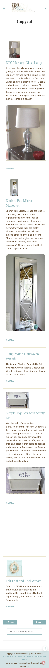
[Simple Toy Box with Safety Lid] (14, 400)
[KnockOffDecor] (24, 8)
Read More (10, 169)
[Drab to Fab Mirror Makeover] (14, 187)
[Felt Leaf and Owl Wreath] (14, 568)
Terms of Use (31, 656)
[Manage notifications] (43, 663)
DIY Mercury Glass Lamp (24, 63)
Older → (39, 622)
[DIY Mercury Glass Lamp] (14, 49)
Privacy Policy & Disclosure (14, 656)
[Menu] (4, 8)
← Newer (10, 622)
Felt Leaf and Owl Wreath (23, 581)
